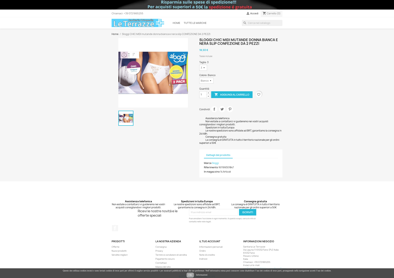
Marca (207, 163)
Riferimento (211, 167)
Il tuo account (209, 241)
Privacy (159, 250)
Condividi (214, 109)
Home (176, 23)
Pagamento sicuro (165, 258)
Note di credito (207, 254)
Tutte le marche (195, 23)
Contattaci (161, 262)
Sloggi (215, 163)
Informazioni (201, 275)
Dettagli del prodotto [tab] (218, 155)
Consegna (161, 246)
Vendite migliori (120, 254)
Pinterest (230, 109)
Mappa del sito (163, 266)
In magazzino (212, 171)
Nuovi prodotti (119, 250)
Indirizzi (203, 258)
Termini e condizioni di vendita (171, 254)
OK (190, 275)
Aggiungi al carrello (231, 94)
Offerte (115, 246)
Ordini (202, 250)
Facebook (115, 228)
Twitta (222, 109)
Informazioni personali (211, 246)
